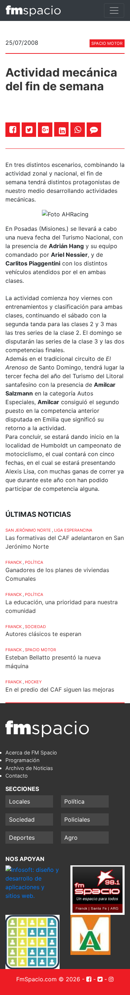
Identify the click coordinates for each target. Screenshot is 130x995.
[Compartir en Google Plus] (45, 129)
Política (34, 562)
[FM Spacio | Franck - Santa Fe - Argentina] (33, 10)
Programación (22, 760)
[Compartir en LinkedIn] (62, 130)
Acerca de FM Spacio (31, 752)
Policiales (77, 819)
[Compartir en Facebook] (12, 129)
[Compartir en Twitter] (29, 129)
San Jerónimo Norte (28, 530)
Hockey (33, 681)
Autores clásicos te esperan (43, 633)
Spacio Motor (106, 43)
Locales (19, 801)
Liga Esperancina (73, 530)
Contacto (16, 776)
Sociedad (35, 626)
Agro (71, 837)
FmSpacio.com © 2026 (48, 979)
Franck (13, 562)
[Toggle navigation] (114, 10)
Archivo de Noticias (29, 768)
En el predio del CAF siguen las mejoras (59, 689)
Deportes (22, 837)
